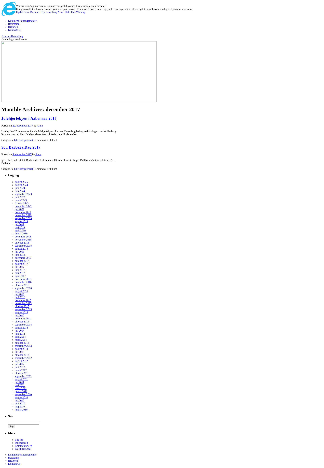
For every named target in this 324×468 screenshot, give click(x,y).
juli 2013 (19, 351)
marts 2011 (20, 388)
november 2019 (23, 215)
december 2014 (23, 318)
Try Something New (52, 12)
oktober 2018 (22, 242)
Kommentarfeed (23, 445)
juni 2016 (20, 297)
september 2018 (23, 245)
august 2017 (21, 263)
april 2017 (20, 276)
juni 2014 (20, 333)
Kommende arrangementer (22, 20)
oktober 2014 (22, 321)
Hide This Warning (75, 12)
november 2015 (23, 303)
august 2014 (21, 327)
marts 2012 (21, 370)
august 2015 (21, 312)
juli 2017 (19, 266)
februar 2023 (22, 203)
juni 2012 (20, 367)
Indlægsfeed (21, 442)
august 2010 (21, 397)
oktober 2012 (22, 354)
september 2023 (23, 194)
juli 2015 (19, 315)
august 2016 (21, 291)
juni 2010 (20, 403)
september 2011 (23, 376)
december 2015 (23, 300)
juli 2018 (19, 251)
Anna (40, 125)
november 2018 (23, 239)
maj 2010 (20, 406)
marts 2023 (21, 200)
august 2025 (21, 181)
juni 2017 (20, 269)
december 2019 (23, 212)
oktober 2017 (22, 260)
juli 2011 (19, 382)
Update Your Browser (27, 12)
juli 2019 (19, 224)
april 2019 (20, 230)
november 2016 (23, 282)
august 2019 (21, 221)
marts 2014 (21, 339)
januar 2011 (21, 391)
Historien (13, 26)
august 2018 (21, 248)
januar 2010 (21, 409)
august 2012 (21, 361)
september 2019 (23, 218)
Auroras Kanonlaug (12, 36)
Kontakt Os (14, 30)
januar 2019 (21, 233)
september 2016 (23, 288)
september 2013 (23, 345)
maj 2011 (20, 385)
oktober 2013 (22, 342)
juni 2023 (20, 197)
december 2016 (23, 279)
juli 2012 (19, 364)
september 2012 (23, 358)
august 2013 (21, 348)
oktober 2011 (22, 373)
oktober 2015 (22, 306)
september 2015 (23, 309)
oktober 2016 (22, 285)
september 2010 (23, 394)
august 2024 (21, 184)
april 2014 (20, 336)
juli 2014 (19, 330)
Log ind (19, 439)
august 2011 (21, 379)
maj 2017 (20, 273)
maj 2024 (20, 191)
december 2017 (23, 257)
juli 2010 (19, 400)
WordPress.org (23, 448)
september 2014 (23, 324)
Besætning (13, 23)
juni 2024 (20, 188)
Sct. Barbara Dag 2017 (20, 147)
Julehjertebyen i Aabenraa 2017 (29, 118)
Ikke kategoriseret (23, 140)
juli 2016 (19, 294)
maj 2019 (20, 227)
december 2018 (23, 236)
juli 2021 (19, 209)
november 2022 (23, 206)
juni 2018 (20, 254)
